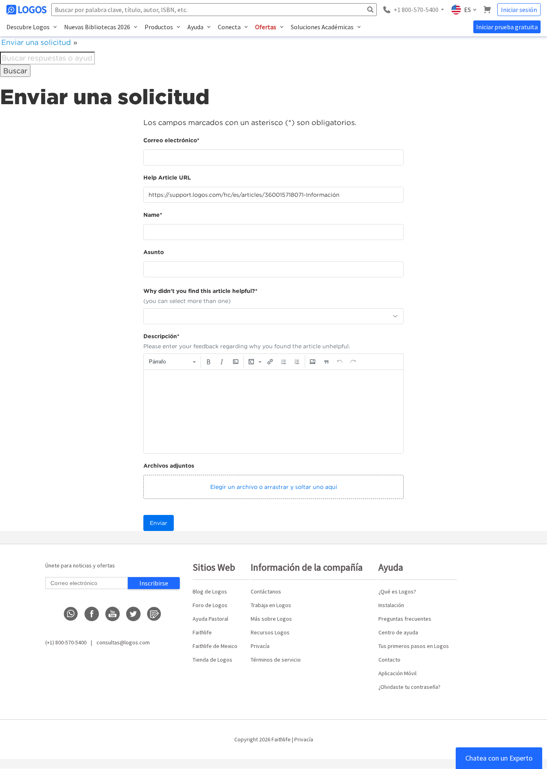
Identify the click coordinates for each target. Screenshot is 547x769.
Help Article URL (167, 177)
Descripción (161, 336)
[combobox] (273, 316)
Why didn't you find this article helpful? (200, 291)
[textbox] (273, 411)
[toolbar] (273, 361)
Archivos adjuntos (168, 465)
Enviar (158, 523)
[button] (273, 487)
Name (152, 215)
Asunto (153, 252)
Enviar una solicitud (36, 42)
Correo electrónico (171, 140)
